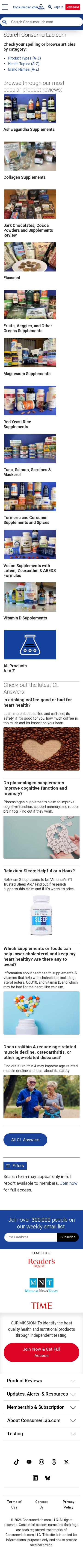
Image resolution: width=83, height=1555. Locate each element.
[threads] (53, 1461)
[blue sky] (47, 1477)
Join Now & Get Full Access (41, 1352)
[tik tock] (16, 1461)
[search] (50, 7)
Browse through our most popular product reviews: (34, 86)
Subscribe (68, 1237)
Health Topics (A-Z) (23, 64)
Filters (18, 1165)
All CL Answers (25, 1139)
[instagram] (41, 1461)
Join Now (73, 7)
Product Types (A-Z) (24, 58)
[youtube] (29, 1461)
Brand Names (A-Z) (23, 69)
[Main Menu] (5, 7)
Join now (68, 1183)
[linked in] (35, 1477)
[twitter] (66, 1461)
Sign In (58, 7)
